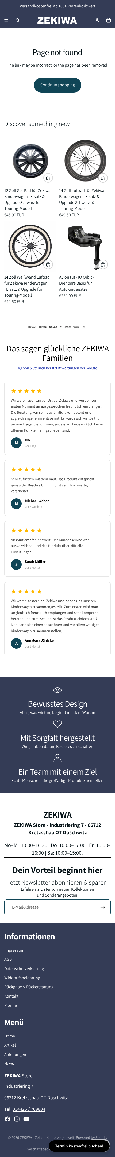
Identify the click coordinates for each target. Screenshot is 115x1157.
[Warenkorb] (108, 20)
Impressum (14, 950)
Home (9, 1036)
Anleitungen (15, 1054)
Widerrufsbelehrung (22, 978)
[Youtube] (26, 1119)
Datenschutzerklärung (24, 968)
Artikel (10, 1045)
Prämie (10, 1005)
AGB (8, 959)
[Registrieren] (102, 907)
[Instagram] (17, 1119)
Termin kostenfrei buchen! (79, 1146)
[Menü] (6, 20)
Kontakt (11, 996)
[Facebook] (7, 1119)
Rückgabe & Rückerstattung (28, 987)
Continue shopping (57, 85)
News (9, 1063)
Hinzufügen (52, 177)
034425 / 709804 (29, 1109)
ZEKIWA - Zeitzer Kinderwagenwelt (47, 1137)
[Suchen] (18, 20)
